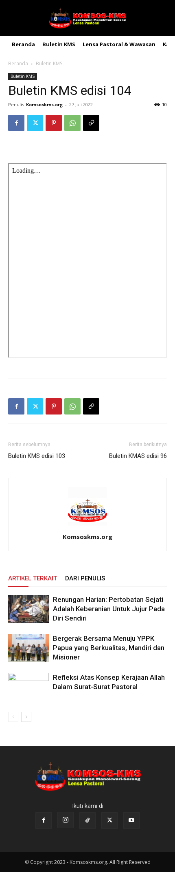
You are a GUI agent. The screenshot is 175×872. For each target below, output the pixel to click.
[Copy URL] (91, 123)
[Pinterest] (54, 123)
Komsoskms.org (44, 104)
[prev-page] (13, 717)
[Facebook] (16, 123)
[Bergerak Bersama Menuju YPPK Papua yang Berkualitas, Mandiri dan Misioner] (28, 648)
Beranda (18, 63)
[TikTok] (87, 820)
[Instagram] (65, 820)
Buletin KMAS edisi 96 (138, 456)
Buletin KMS (49, 63)
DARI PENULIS (85, 578)
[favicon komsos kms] (87, 18)
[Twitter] (35, 123)
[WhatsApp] (72, 123)
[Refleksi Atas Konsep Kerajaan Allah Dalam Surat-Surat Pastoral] (28, 687)
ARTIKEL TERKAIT (32, 578)
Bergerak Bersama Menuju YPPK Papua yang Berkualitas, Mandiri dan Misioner (108, 647)
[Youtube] (131, 820)
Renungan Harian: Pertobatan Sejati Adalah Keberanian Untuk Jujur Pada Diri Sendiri (109, 608)
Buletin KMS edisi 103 (36, 456)
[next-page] (26, 717)
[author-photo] (87, 525)
